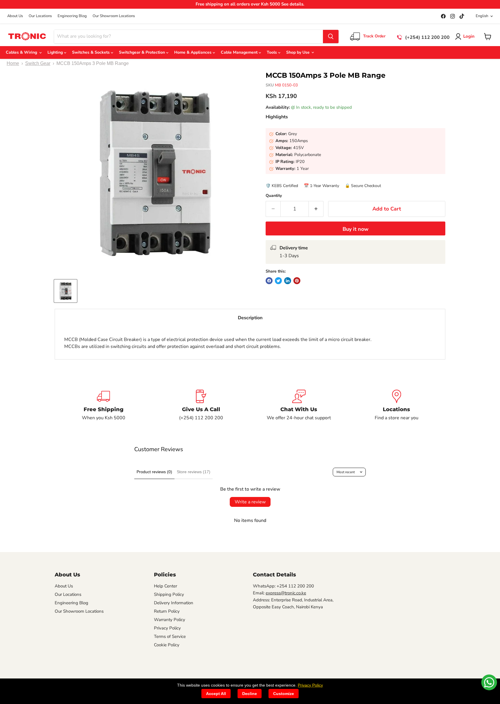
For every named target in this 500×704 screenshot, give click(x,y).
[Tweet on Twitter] (278, 280)
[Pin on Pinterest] (296, 280)
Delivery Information (173, 603)
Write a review (250, 502)
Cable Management (240, 52)
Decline (249, 693)
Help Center (165, 586)
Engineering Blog (72, 16)
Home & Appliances (193, 52)
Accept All (216, 693)
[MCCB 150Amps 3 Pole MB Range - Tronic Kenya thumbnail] (65, 291)
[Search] (331, 36)
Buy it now (355, 229)
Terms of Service (170, 636)
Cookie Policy (166, 645)
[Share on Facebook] (269, 280)
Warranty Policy (169, 620)
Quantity (274, 195)
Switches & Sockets (91, 52)
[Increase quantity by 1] (316, 209)
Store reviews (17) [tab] (193, 471)
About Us (15, 16)
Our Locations (40, 16)
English (482, 16)
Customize (283, 693)
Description (250, 318)
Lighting (55, 52)
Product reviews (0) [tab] (154, 471)
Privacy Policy (167, 628)
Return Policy (167, 611)
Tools (272, 52)
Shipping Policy (169, 594)
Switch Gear (37, 63)
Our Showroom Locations (114, 16)
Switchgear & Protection (142, 52)
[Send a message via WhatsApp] (489, 682)
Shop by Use (298, 52)
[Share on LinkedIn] (287, 280)
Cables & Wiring (22, 52)
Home (13, 63)
